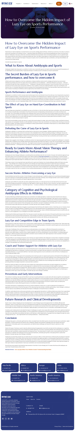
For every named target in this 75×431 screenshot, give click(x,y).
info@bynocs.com (45, 408)
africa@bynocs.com (27, 370)
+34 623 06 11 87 (44, 368)
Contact (38, 399)
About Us (33, 399)
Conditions (26, 3)
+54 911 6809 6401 (54, 378)
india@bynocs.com (63, 370)
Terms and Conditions (68, 426)
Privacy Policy (57, 426)
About (50, 3)
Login (65, 3)
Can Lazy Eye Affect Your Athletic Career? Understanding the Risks (33, 349)
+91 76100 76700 (63, 368)
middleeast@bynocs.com (19, 380)
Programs (18, 3)
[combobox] (70, 3)
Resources (43, 3)
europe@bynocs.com (46, 370)
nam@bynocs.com (35, 380)
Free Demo (59, 4)
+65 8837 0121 (7, 368)
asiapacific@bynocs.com (10, 370)
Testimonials (35, 3)
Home (27, 399)
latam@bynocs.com (54, 380)
